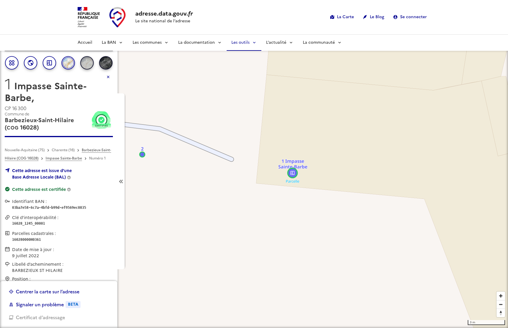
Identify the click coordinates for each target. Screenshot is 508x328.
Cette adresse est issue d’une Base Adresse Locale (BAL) (42, 173)
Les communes (147, 42)
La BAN (109, 42)
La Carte (345, 17)
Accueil (85, 42)
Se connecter (413, 17)
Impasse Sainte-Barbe (64, 158)
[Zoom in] (501, 296)
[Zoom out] (501, 304)
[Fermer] (108, 77)
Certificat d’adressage (40, 317)
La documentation (196, 42)
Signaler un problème (47, 304)
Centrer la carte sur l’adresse (47, 291)
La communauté (319, 42)
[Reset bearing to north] (501, 313)
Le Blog (377, 17)
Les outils (240, 42)
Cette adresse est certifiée (39, 189)
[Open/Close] (121, 181)
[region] (254, 181)
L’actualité (276, 42)
